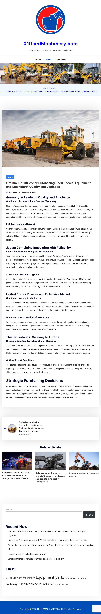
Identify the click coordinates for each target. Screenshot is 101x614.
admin (14, 193)
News (48, 59)
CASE (7, 578)
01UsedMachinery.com (50, 43)
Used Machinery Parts (33, 584)
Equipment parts (50, 577)
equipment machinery (22, 577)
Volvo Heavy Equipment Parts (59, 585)
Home (38, 59)
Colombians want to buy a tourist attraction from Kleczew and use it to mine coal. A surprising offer (50, 477)
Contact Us (61, 59)
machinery (11, 584)
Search (9, 509)
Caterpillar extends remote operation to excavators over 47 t (36, 559)
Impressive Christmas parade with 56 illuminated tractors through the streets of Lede (15, 475)
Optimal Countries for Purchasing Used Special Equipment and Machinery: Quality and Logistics (31, 426)
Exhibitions (68, 578)
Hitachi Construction (80, 578)
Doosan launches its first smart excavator (84, 474)
